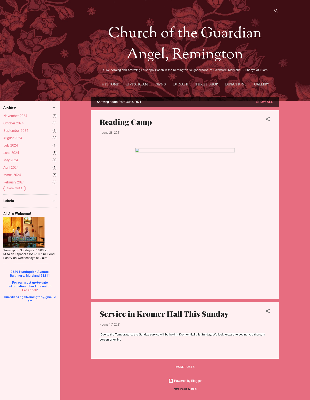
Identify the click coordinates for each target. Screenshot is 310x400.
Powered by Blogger (187, 381)
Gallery (261, 84)
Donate (180, 84)
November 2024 (15, 116)
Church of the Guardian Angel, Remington (185, 44)
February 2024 (14, 182)
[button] (267, 120)
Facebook (29, 290)
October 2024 (13, 123)
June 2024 (11, 153)
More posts (185, 367)
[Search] (276, 11)
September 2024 (15, 131)
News (160, 84)
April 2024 (11, 168)
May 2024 (10, 160)
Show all (264, 102)
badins (194, 389)
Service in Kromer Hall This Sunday (164, 313)
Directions (236, 84)
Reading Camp (126, 122)
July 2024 (10, 145)
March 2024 (12, 175)
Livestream (137, 84)
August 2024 (12, 138)
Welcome (110, 84)
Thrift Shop (206, 84)
